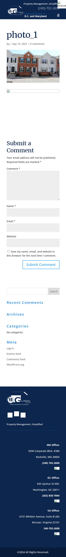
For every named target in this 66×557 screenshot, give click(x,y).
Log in (10, 348)
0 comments (37, 43)
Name (11, 206)
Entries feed (14, 353)
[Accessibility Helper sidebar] (62, 4)
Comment (13, 168)
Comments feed (16, 359)
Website (11, 236)
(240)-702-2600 (48, 8)
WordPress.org (15, 364)
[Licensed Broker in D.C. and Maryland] (15, 10)
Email (11, 221)
